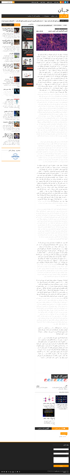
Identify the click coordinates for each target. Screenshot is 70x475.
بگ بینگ (11, 77)
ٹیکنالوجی (31, 24)
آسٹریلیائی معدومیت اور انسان (15, 21)
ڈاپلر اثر (11, 53)
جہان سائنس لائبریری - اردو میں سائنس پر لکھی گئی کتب (38, 21)
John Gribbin (57, 25)
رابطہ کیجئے (42, 2)
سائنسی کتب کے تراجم (34, 16)
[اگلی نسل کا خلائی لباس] (27, 58)
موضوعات (46, 16)
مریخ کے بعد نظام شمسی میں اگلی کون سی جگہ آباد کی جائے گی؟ (7, 136)
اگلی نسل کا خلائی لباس (28, 66)
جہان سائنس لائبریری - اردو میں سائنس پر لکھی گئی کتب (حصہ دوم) (7, 42)
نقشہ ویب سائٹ (35, 2)
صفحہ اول (56, 2)
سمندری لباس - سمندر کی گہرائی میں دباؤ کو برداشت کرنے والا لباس (28, 51)
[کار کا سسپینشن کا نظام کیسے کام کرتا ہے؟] (27, 72)
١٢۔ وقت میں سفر (8, 89)
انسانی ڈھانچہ (9, 99)
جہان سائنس (57, 471)
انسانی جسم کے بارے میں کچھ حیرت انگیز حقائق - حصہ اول (8, 65)
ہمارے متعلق (49, 2)
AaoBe (64, 472)
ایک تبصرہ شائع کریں (62, 436)
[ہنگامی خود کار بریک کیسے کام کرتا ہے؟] (27, 28)
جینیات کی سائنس (8, 111)
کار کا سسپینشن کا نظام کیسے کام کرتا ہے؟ (28, 80)
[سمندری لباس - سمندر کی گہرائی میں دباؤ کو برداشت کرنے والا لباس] (27, 42)
